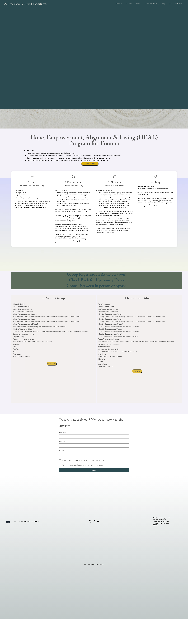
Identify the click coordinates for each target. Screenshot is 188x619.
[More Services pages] (132, 3)
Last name (62, 442)
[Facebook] (94, 521)
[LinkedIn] (97, 521)
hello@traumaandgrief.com (161, 518)
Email (61, 451)
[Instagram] (90, 521)
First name (63, 432)
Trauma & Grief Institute (27, 4)
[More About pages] (141, 3)
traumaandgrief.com (159, 519)
